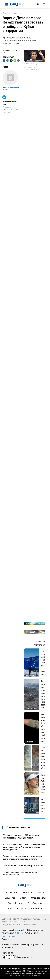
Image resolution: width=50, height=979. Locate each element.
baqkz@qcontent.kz (11, 936)
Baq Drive (21, 908)
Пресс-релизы (15, 903)
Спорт (23, 897)
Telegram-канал (10, 107)
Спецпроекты (38, 897)
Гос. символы (35, 903)
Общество (10, 897)
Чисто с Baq (37, 908)
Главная (6, 13)
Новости (17, 13)
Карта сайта (7, 953)
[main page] (22, 4)
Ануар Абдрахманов (11, 87)
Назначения (12, 892)
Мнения (41, 892)
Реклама (6, 939)
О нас (9, 908)
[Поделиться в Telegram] (7, 60)
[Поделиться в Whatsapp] (14, 60)
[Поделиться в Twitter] (11, 60)
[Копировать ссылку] (18, 60)
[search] (44, 4)
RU (38, 4)
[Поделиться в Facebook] (4, 60)
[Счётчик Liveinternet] (8, 957)
